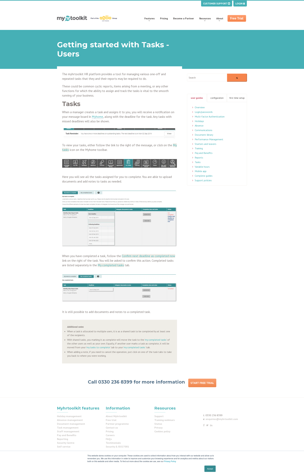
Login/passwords (204, 111)
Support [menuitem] (159, 416)
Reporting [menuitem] (62, 439)
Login (239, 3)
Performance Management (209, 139)
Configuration (217, 97)
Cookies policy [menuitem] (162, 431)
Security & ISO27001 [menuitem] (117, 446)
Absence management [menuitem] (70, 420)
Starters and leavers (205, 143)
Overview (200, 107)
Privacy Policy (170, 461)
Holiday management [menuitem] (69, 416)
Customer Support (215, 3)
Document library (204, 134)
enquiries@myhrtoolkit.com (222, 419)
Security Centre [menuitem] (65, 442)
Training (199, 148)
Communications (203, 130)
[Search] (237, 78)
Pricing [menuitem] (164, 18)
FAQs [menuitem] (109, 439)
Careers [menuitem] (110, 435)
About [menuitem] (219, 18)
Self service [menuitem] (63, 446)
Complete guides (203, 175)
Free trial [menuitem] (111, 420)
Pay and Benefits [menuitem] (66, 435)
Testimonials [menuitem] (113, 442)
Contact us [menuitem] (112, 427)
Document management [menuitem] (71, 423)
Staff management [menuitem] (68, 431)
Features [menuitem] (149, 18)
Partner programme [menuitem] (117, 423)
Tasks (198, 162)
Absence (199, 125)
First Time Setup (237, 97)
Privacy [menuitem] (158, 427)
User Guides (197, 97)
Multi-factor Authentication (210, 116)
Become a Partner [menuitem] (183, 18)
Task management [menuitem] (68, 427)
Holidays (199, 121)
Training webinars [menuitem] (164, 420)
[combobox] (207, 77)
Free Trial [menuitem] (236, 18)
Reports (199, 157)
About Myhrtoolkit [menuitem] (116, 416)
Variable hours (202, 166)
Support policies (203, 180)
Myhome (97, 117)
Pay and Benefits (203, 152)
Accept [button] (210, 468)
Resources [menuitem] (205, 18)
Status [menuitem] (158, 423)
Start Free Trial (202, 383)
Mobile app (200, 171)
